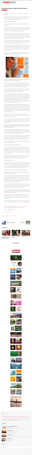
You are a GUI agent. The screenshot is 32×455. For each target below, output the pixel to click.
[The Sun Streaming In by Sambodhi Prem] (16, 343)
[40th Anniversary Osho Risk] (16, 285)
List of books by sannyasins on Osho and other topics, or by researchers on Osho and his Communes (15, 416)
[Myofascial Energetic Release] (19, 394)
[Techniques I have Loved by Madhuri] (16, 362)
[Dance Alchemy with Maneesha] (16, 356)
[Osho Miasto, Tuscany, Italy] (16, 330)
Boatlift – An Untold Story (11, 222)
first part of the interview (19, 207)
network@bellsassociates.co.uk (15, 206)
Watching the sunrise (10, 430)
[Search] (30, 2)
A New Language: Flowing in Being (12, 426)
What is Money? (22, 222)
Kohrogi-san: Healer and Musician (15, 237)
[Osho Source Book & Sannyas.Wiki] (19, 349)
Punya (8, 212)
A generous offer (9, 438)
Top (29, 453)
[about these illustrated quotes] (16, 406)
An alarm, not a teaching (25, 236)
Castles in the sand (10, 434)
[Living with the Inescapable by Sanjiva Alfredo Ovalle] (19, 324)
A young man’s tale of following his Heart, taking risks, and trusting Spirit (5, 237)
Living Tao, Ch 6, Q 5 (11, 209)
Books (8, 427)
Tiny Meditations (9, 431)
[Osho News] (9, 2)
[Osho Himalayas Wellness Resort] (16, 317)
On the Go (8, 435)
